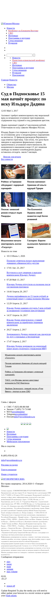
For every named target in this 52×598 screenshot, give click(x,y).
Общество (11, 84)
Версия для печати (12, 157)
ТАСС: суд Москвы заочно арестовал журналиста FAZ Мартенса (22, 381)
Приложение (18, 75)
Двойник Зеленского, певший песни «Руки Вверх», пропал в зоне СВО (24, 390)
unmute (10, 569)
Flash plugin (11, 595)
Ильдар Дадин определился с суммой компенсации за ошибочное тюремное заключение (25, 322)
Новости (11, 28)
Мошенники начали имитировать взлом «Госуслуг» (23, 356)
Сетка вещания (15, 40)
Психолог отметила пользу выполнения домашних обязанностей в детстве (25, 262)
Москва (10, 87)
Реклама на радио (9, 465)
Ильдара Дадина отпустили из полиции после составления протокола (28, 285)
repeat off (11, 586)
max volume (12, 571)
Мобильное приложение (18, 441)
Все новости (7, 159)
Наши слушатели (9, 474)
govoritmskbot (18, 412)
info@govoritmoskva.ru (24, 417)
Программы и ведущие (19, 38)
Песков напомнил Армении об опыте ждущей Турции (25, 364)
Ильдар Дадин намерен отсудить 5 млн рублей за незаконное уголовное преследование (29, 309)
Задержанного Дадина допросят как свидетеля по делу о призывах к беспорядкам (29, 335)
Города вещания (8, 469)
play (8, 562)
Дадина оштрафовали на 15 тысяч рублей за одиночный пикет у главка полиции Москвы (28, 297)
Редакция (12, 43)
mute (9, 566)
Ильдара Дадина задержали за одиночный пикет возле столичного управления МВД (26, 347)
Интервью (13, 35)
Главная (5, 80)
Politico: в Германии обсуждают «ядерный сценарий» (24, 373)
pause (9, 564)
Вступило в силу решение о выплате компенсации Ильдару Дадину (24, 273)
